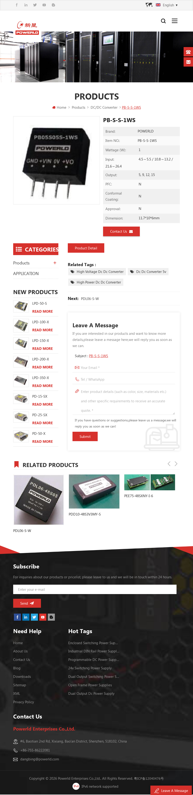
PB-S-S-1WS (98, 355)
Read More (42, 311)
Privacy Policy (23, 701)
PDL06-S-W (90, 298)
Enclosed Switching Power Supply (94, 642)
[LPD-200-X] (21, 361)
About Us (20, 651)
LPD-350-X (40, 377)
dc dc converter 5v (151, 271)
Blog (16, 668)
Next (176, 463)
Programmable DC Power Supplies (94, 659)
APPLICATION (26, 273)
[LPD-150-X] (21, 343)
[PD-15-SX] (21, 398)
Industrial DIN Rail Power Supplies (94, 651)
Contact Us (118, 231)
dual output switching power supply (94, 676)
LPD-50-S (39, 303)
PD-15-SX (39, 396)
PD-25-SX (39, 414)
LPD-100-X (40, 322)
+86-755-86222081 (35, 750)
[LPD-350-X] (21, 381)
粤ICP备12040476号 (149, 778)
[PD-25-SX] (21, 417)
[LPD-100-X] (21, 325)
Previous (169, 463)
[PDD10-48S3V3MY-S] (94, 491)
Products (21, 263)
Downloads (22, 676)
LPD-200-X (40, 359)
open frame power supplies (90, 685)
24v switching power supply (90, 668)
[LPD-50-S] (21, 306)
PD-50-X (38, 433)
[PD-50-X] (21, 436)
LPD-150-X (40, 340)
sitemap (19, 685)
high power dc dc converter (99, 282)
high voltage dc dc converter (100, 271)
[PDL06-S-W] (38, 499)
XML (16, 693)
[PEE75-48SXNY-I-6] (149, 482)
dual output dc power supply (91, 693)
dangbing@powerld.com (39, 759)
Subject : (91, 355)
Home (61, 107)
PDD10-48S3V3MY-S (85, 514)
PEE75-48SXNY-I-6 (138, 495)
